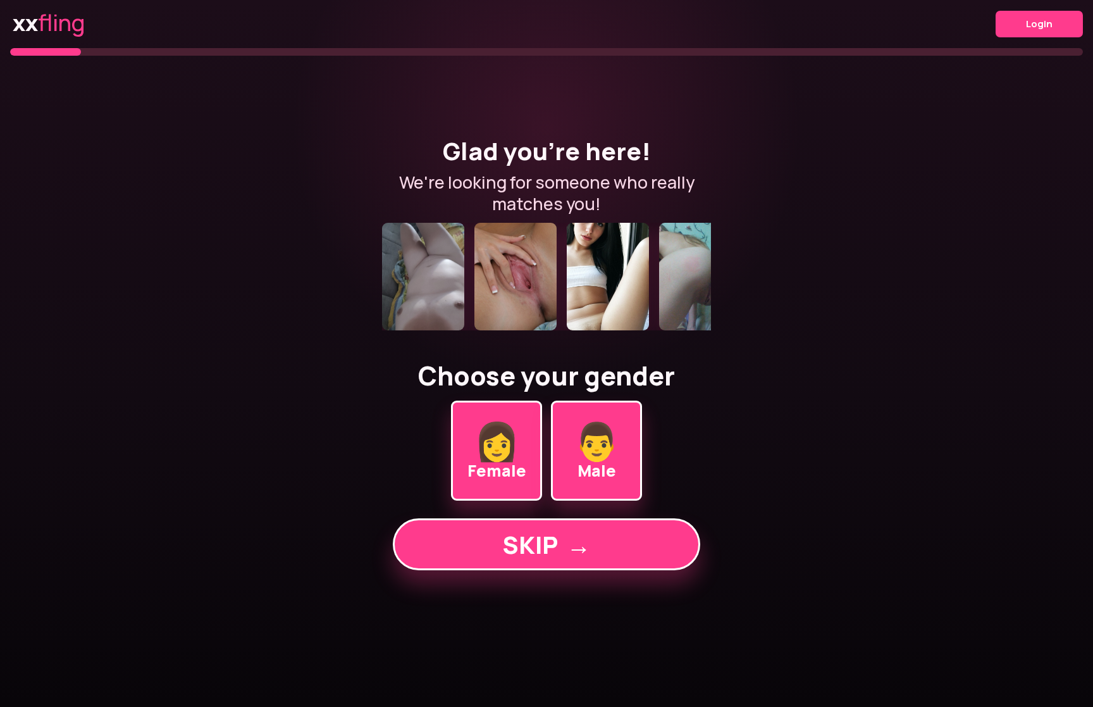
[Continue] (546, 276)
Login (1039, 23)
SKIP (546, 545)
